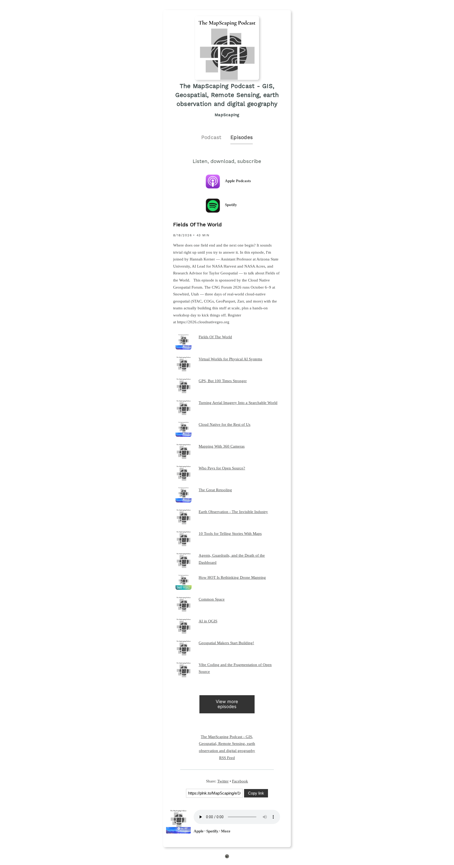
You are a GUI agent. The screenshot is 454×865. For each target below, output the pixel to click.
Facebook (240, 781)
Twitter (223, 781)
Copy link (256, 793)
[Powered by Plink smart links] (227, 857)
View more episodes (227, 704)
